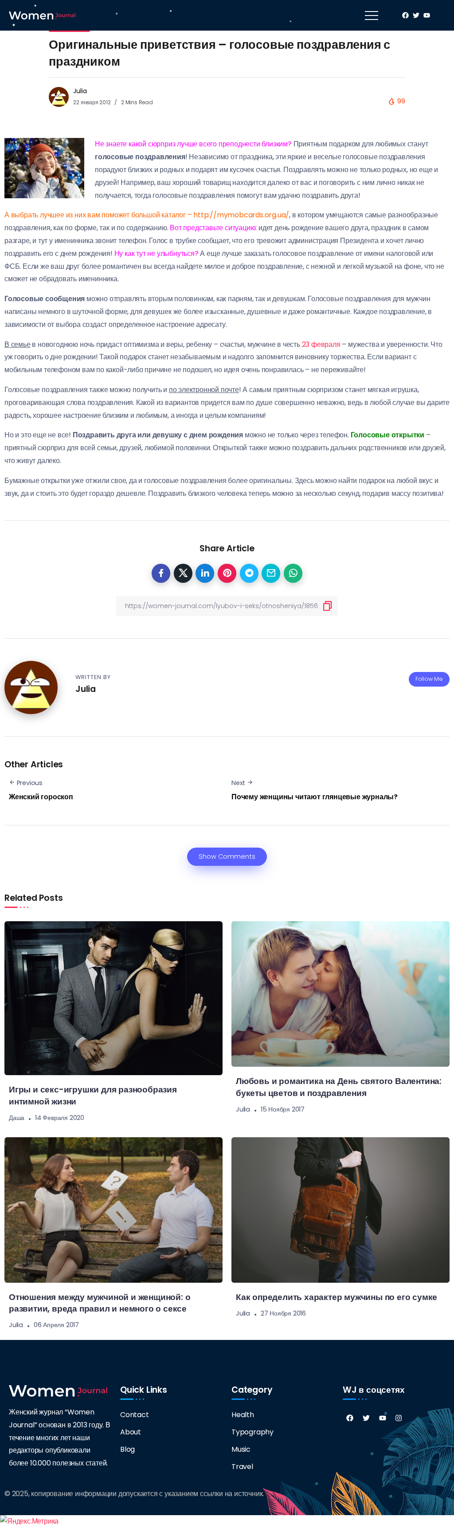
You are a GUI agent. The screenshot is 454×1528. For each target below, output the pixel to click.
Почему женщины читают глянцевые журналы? (314, 797)
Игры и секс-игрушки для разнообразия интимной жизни (93, 1096)
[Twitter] (366, 1418)
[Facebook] (350, 1418)
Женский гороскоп (41, 797)
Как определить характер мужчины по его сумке (336, 1297)
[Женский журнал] (42, 15)
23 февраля (321, 344)
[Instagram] (398, 1418)
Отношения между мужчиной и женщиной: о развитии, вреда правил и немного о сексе (99, 1303)
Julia (79, 90)
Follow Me (429, 679)
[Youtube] (383, 1418)
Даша (16, 1117)
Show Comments (227, 856)
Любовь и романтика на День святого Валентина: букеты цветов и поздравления (339, 1087)
